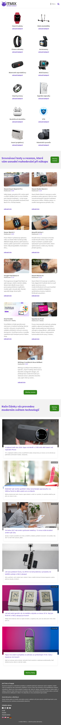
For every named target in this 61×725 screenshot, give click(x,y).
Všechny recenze (54, 160)
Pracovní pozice (6, 714)
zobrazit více (8, 209)
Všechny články (54, 408)
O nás (3, 710)
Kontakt (4, 712)
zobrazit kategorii (17, 28)
